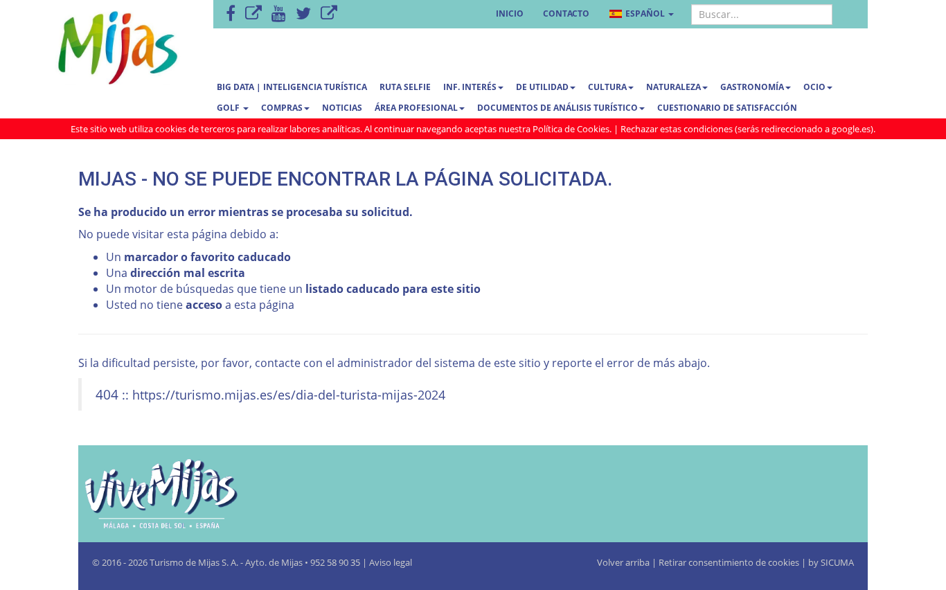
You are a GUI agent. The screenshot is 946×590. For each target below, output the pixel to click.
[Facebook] (231, 14)
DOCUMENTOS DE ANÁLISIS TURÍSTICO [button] (557, 108)
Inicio (510, 13)
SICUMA (837, 562)
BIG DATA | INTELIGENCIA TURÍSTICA (292, 87)
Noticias (342, 108)
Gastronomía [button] (752, 87)
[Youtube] (278, 14)
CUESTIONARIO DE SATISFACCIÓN (727, 108)
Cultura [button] (607, 87)
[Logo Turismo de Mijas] (203, 493)
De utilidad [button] (542, 87)
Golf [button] (229, 108)
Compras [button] (282, 108)
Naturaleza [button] (673, 87)
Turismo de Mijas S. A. (194, 562)
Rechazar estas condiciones (677, 129)
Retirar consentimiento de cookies (729, 562)
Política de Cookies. (572, 129)
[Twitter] (303, 14)
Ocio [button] (814, 87)
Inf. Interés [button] (470, 87)
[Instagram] (329, 14)
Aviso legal (390, 562)
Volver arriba (624, 562)
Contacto (566, 13)
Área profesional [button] (416, 108)
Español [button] (645, 13)
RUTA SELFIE (405, 87)
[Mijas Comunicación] (253, 14)
